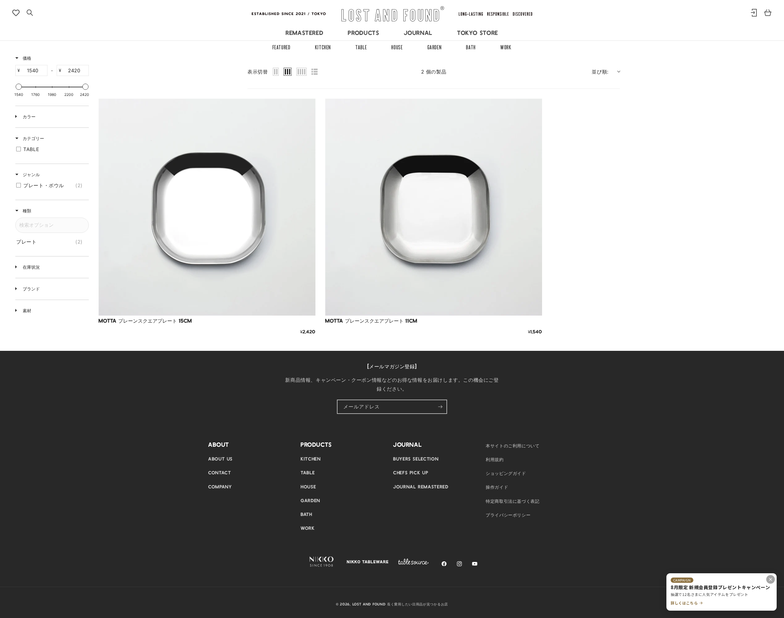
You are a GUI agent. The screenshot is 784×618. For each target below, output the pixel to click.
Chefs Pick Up (410, 472)
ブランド (30, 288)
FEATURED (282, 47)
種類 (26, 210)
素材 (26, 310)
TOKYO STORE (477, 32)
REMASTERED (304, 32)
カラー (28, 116)
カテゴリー (32, 138)
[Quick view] (306, 291)
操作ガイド (497, 487)
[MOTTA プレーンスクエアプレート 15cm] (207, 207)
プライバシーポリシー (508, 515)
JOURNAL (418, 32)
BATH (471, 47)
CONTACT (219, 472)
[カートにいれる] (306, 306)
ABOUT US (220, 459)
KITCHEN (323, 47)
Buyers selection (416, 459)
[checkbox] (51, 149)
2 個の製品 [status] (434, 72)
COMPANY (220, 486)
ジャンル (30, 174)
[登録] (440, 407)
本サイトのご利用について (513, 445)
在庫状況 (30, 267)
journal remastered (421, 486)
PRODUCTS (363, 32)
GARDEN (435, 47)
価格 (26, 58)
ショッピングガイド (506, 473)
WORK (506, 47)
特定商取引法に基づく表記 (513, 501)
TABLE (361, 47)
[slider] (19, 87)
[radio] (276, 72)
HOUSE (397, 47)
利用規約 (495, 459)
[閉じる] (770, 579)
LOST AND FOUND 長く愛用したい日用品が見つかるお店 (400, 603)
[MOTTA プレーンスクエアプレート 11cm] (433, 207)
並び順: (600, 72)
